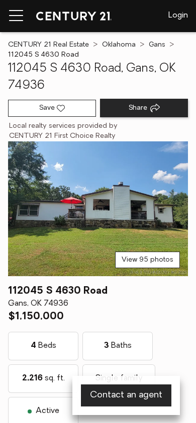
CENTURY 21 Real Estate (48, 45)
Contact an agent (126, 395)
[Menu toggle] (16, 16)
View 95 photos (147, 260)
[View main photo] (98, 208)
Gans (157, 45)
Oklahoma (119, 45)
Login (178, 16)
